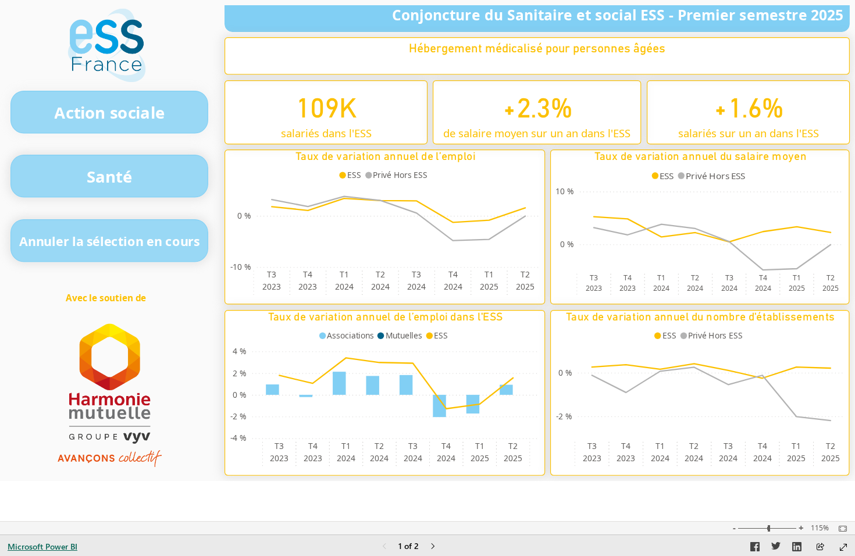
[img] (106, 45)
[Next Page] (432, 547)
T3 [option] (271, 274)
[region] (427, 240)
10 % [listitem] (564, 191)
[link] (109, 112)
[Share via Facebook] (755, 548)
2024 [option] (344, 286)
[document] (107, 299)
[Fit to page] (840, 528)
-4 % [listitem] (238, 437)
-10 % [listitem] (240, 266)
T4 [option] (307, 274)
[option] (352, 175)
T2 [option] (380, 274)
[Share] (820, 548)
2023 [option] (271, 286)
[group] (537, 56)
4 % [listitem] (239, 351)
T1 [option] (344, 274)
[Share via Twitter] (776, 548)
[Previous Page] (384, 547)
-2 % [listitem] (238, 416)
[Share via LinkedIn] (796, 548)
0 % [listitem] (244, 215)
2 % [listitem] (239, 373)
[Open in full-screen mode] (843, 547)
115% (820, 528)
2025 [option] (489, 286)
